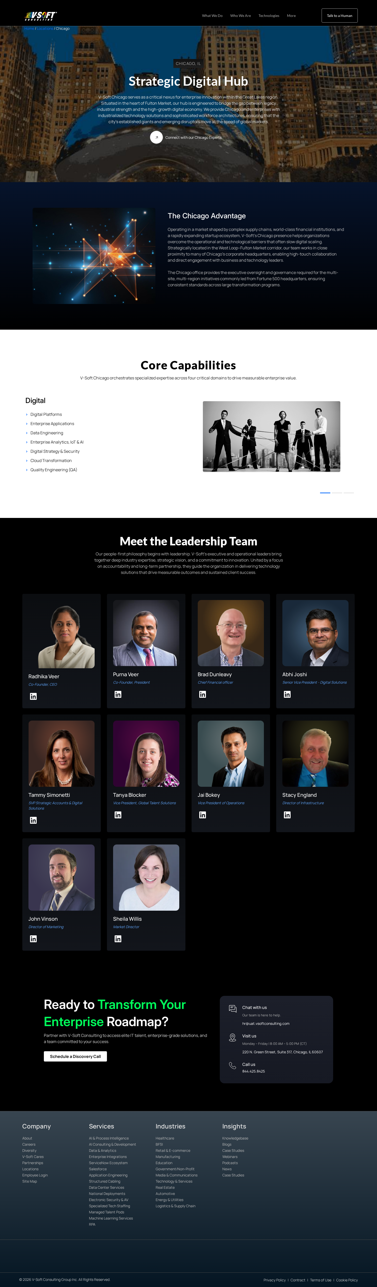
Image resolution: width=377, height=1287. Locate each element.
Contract (298, 1280)
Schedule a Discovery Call (75, 1056)
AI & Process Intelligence (109, 1138)
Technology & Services (174, 1181)
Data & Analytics (102, 1150)
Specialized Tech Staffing (109, 1205)
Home (29, 28)
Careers (28, 1144)
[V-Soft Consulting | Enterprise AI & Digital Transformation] (46, 16)
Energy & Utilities (169, 1199)
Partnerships (32, 1162)
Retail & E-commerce (173, 1150)
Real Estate (165, 1187)
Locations (45, 28)
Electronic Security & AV (108, 1199)
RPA (92, 1224)
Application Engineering (108, 1175)
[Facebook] (352, 1263)
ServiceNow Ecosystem (108, 1162)
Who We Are (240, 15)
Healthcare (165, 1138)
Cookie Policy (347, 1280)
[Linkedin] (340, 1263)
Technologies (269, 15)
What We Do (212, 15)
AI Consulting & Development (112, 1144)
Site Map (29, 1181)
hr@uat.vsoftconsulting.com (266, 1023)
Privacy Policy (275, 1280)
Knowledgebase (235, 1138)
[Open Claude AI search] (24, 1262)
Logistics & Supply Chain (175, 1205)
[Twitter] (364, 1263)
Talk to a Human (339, 15)
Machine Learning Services (111, 1218)
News (227, 1168)
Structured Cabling (104, 1181)
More (291, 15)
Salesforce (98, 1168)
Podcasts (230, 1162)
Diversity (29, 1150)
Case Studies (233, 1150)
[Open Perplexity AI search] (36, 1262)
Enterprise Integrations (108, 1156)
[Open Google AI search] (13, 1263)
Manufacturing (168, 1156)
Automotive (165, 1193)
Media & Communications (176, 1175)
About (27, 1138)
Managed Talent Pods (106, 1212)
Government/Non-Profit (175, 1168)
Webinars (229, 1156)
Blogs (226, 1144)
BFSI (159, 1144)
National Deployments (107, 1193)
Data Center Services (106, 1187)
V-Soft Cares (33, 1156)
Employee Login (35, 1175)
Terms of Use (320, 1280)
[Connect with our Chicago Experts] (156, 137)
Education (164, 1162)
